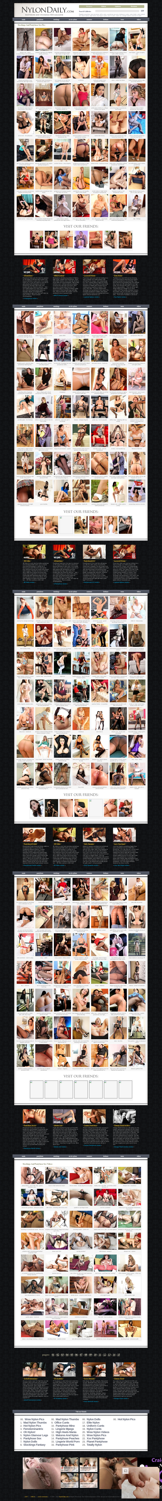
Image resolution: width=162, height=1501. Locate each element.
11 (100, 1354)
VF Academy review (60, 1398)
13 (109, 1354)
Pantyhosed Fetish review (32, 865)
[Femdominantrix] (66, 248)
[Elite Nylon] (125, 816)
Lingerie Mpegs (65, 1428)
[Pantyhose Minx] (51, 533)
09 (90, 1354)
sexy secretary (95, 14)
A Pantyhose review (30, 298)
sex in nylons (73, 19)
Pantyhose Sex (32, 1438)
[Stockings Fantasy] (110, 248)
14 (114, 1354)
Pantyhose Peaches (67, 1438)
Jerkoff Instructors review (32, 1400)
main (23, 19)
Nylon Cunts (94, 1428)
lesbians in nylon (124, 14)
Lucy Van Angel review (121, 865)
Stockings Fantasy (34, 1444)
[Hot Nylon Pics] (51, 248)
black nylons (85, 15)
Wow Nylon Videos (98, 1432)
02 (57, 1354)
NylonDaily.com (64, 1496)
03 (62, 1354)
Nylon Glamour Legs (35, 1435)
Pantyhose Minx (65, 1425)
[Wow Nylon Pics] (51, 816)
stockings (56, 19)
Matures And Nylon (67, 1435)
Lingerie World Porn (68, 1441)
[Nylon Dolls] (125, 248)
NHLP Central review (60, 295)
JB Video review (29, 582)
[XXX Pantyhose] (110, 816)
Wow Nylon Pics (34, 1419)
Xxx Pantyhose (96, 1438)
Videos (103, 6)
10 (95, 1354)
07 (81, 1354)
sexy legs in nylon (102, 15)
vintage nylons (126, 15)
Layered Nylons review (91, 297)
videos (139, 19)
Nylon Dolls (93, 1419)
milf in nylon (103, 14)
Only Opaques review (91, 865)
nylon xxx (119, 15)
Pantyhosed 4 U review (91, 582)
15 (118, 1354)
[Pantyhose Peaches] (110, 533)
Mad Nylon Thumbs (67, 1419)
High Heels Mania (66, 1432)
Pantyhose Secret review (32, 1148)
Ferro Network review (91, 1401)
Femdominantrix (33, 1428)
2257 (26, 1496)
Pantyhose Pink (65, 1444)
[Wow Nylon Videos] (96, 816)
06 (76, 1354)
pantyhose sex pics (113, 14)
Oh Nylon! (29, 1432)
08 (86, 1354)
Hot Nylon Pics (126, 1419)
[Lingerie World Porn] (125, 533)
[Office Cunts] (36, 533)
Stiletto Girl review (60, 1147)
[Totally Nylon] (66, 816)
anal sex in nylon (136, 15)
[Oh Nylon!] (81, 248)
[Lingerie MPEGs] (66, 533)
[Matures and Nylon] (96, 533)
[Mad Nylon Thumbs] (36, 248)
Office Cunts (61, 1422)
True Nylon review (120, 297)
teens (122, 19)
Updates (118, 6)
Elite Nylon (93, 1422)
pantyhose (40, 19)
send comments (43, 1496)
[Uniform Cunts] (36, 816)
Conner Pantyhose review (92, 1145)
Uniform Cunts (95, 1425)
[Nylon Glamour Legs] (96, 248)
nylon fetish (133, 14)
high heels (93, 15)
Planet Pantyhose (97, 1441)
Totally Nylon (94, 1444)
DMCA (33, 1496)
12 (104, 1354)
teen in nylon (111, 15)
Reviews (134, 6)
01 (53, 1354)
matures (89, 19)
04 (67, 1354)
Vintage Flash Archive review (123, 1147)
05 (71, 1354)
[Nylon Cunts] (81, 816)
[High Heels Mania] (81, 533)
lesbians (105, 19)
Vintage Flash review (121, 1398)
